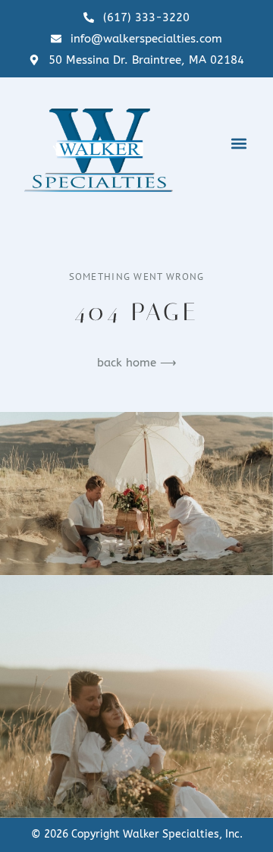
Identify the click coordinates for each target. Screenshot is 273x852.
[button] (238, 143)
